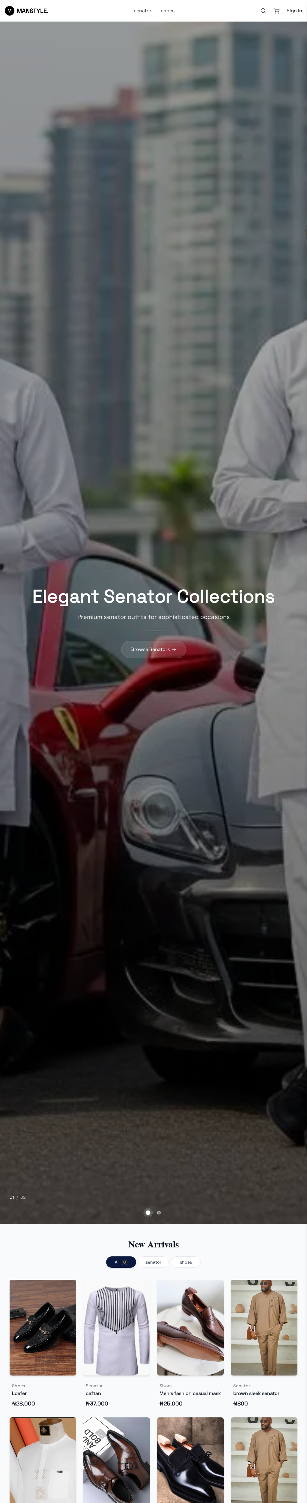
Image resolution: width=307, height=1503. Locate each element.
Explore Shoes (153, 649)
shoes (167, 10)
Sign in (294, 10)
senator (142, 10)
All (121, 1262)
